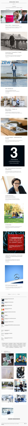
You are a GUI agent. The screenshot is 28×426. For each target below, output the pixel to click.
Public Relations (11, 347)
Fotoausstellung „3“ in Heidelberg (8, 333)
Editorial (24, 343)
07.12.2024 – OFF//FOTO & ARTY (8, 308)
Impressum (2, 424)
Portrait (7, 347)
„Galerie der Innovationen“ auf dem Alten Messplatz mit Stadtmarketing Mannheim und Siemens (13, 256)
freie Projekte (10, 344)
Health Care (14, 344)
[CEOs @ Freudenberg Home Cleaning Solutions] (7, 411)
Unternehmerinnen (17, 347)
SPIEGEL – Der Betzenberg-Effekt (8, 305)
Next (19, 294)
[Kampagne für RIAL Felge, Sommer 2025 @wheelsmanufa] (20, 372)
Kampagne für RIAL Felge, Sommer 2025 (9, 298)
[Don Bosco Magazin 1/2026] (7, 372)
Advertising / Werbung (5, 343)
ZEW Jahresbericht (9, 88)
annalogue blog (14, 1)
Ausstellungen (10, 343)
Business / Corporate (19, 343)
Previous (9, 294)
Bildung (15, 343)
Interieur (24, 344)
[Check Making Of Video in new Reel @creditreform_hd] (20, 385)
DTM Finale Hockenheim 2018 (11, 285)
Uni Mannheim (8, 224)
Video (21, 347)
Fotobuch (6, 344)
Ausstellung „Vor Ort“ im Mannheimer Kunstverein (10, 318)
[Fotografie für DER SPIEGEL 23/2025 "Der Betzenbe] (7, 385)
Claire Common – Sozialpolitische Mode (9, 321)
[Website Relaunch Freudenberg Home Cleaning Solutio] (7, 398)
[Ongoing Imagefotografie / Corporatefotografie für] (20, 359)
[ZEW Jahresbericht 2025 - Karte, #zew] (7, 359)
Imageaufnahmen (20, 344)
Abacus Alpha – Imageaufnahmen (12, 25)
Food (3, 344)
